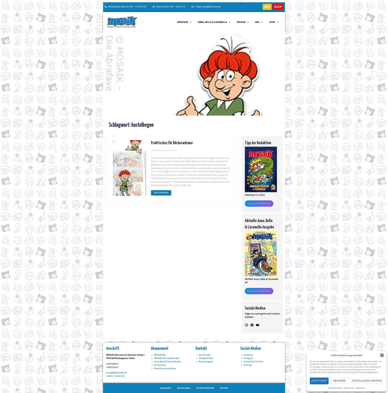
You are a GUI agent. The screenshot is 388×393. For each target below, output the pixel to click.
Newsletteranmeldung (165, 368)
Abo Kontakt (160, 365)
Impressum (360, 387)
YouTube (247, 365)
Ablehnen (339, 381)
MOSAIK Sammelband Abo (166, 358)
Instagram (248, 358)
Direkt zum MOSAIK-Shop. (259, 203)
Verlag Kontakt (206, 358)
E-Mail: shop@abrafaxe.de (208, 6)
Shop (272, 22)
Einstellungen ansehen (367, 381)
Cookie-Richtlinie (335, 387)
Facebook (248, 355)
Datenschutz (349, 387)
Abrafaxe (182, 22)
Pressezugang (206, 361)
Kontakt (224, 388)
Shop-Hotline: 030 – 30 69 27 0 (170, 6)
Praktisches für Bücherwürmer (172, 142)
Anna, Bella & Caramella (212, 22)
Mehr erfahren (161, 192)
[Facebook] (252, 325)
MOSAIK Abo (160, 355)
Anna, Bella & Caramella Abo (167, 361)
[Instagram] (246, 325)
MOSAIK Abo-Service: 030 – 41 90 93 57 (127, 6)
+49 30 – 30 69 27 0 (115, 376)
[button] (381, 355)
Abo (257, 22)
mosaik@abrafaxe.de (116, 372)
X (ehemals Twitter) (253, 361)
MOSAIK (241, 22)
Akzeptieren (319, 381)
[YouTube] (257, 325)
